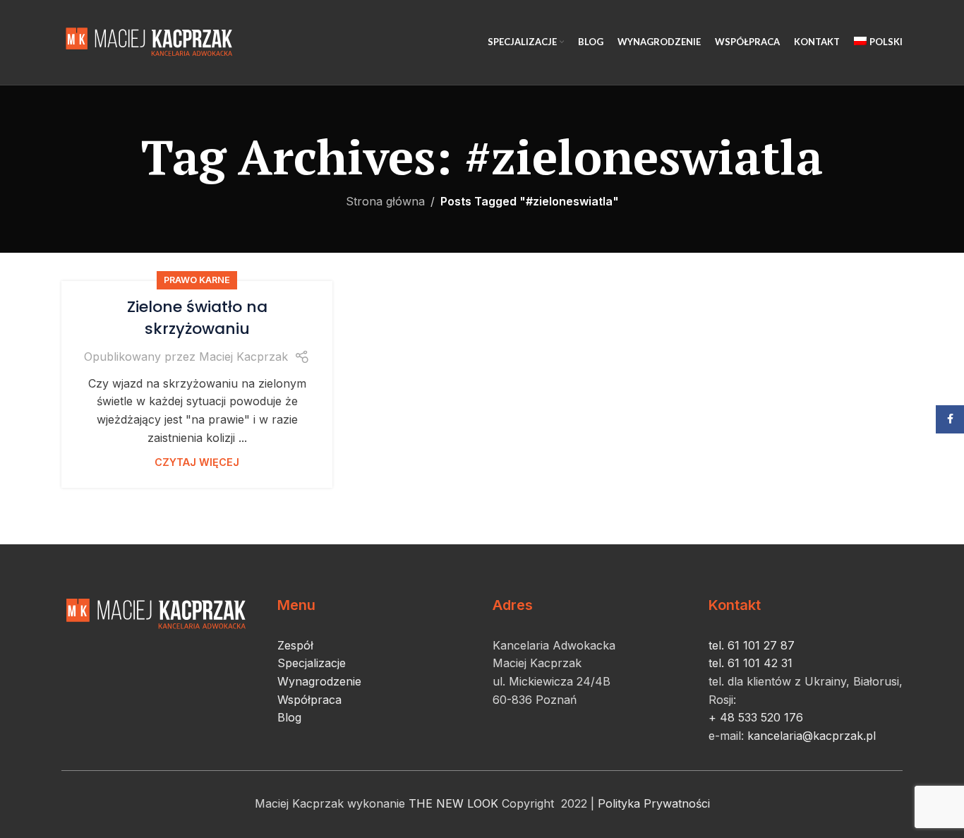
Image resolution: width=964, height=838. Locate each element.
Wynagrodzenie (319, 681)
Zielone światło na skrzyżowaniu (197, 318)
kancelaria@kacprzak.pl (810, 736)
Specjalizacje (311, 663)
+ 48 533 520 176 (756, 717)
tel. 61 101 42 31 (751, 663)
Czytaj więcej (197, 462)
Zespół (295, 645)
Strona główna (385, 201)
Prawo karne (197, 280)
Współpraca (309, 700)
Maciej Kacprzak (243, 356)
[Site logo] (151, 41)
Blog (289, 717)
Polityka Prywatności (654, 803)
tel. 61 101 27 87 (752, 645)
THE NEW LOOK (453, 803)
